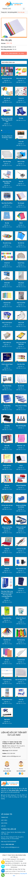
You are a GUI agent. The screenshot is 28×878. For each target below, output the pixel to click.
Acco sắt (21, 141)
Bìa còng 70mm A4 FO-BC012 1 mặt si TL (7, 137)
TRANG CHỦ (6, 9)
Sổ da (21, 465)
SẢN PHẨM (4, 823)
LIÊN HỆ (3, 826)
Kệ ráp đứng (7, 405)
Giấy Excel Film (21, 302)
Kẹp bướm (7, 719)
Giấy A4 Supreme (21, 485)
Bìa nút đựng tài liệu (21, 679)
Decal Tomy (21, 263)
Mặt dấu (7, 568)
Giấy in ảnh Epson (7, 322)
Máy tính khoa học (7, 699)
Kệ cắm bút (21, 386)
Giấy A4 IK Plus (7, 618)
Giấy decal (21, 282)
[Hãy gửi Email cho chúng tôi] (2, 866)
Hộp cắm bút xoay (21, 568)
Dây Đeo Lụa (7, 639)
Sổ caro (7, 659)
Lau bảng (7, 425)
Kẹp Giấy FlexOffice (7, 203)
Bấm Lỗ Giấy (21, 161)
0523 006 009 (13, 53)
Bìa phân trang (7, 243)
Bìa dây (7, 223)
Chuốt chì (7, 263)
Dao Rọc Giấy (21, 364)
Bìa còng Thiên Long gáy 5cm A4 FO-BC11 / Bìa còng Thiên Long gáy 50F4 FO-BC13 (7, 595)
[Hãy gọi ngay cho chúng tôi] (2, 875)
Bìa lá (21, 223)
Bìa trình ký (21, 243)
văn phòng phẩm (12, 12)
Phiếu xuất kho (7, 465)
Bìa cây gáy (21, 203)
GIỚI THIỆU (4, 820)
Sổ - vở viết (7, 98)
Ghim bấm (7, 282)
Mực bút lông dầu (21, 425)
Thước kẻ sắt (21, 659)
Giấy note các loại (21, 78)
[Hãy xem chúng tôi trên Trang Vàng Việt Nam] (2, 862)
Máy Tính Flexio (7, 386)
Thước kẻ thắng (7, 679)
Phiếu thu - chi (21, 445)
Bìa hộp (21, 118)
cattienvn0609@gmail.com (13, 756)
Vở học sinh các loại (7, 505)
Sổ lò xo (7, 485)
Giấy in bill (21, 322)
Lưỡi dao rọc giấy (21, 548)
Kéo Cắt (21, 181)
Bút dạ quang (21, 639)
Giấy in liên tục (7, 342)
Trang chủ (4, 12)
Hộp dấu (7, 548)
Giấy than (21, 588)
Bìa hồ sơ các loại (7, 78)
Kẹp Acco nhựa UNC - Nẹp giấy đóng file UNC (7, 119)
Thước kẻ (21, 98)
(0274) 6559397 (13, 750)
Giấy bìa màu (7, 302)
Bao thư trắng (7, 161)
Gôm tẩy (21, 699)
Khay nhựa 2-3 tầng (21, 405)
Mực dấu (7, 445)
